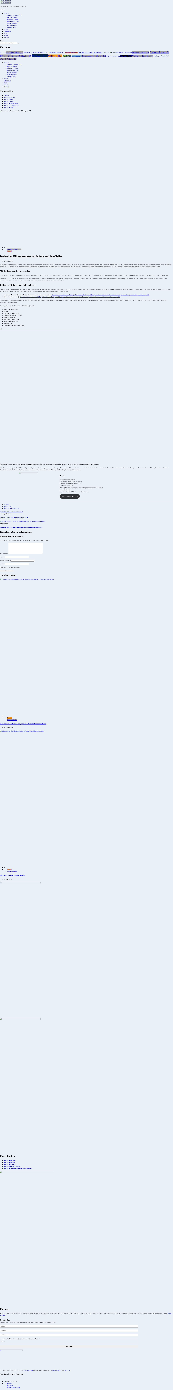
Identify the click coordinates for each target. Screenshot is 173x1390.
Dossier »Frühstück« (10, 1164)
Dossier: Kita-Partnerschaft (110, 52)
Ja (4, 1341)
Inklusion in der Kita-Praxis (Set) (12, 875)
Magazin (6, 13)
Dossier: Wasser (125, 52)
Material (6, 29)
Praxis (5, 33)
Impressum (10, 1385)
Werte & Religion (12, 25)
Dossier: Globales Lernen (89, 52)
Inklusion (6, 504)
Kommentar (4, 553)
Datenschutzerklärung (13, 1387)
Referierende (7, 31)
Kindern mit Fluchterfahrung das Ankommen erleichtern (21, 527)
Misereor (67, 1370)
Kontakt (9, 1383)
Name (2, 557)
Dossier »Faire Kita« (10, 1160)
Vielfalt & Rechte (12, 23)
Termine (6, 35)
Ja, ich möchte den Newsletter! (11, 567)
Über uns (6, 37)
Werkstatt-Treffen (161, 56)
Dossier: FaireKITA (42, 52)
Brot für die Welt (57, 1370)
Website (2, 564)
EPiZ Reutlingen (28, 1370)
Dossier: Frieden (58, 52)
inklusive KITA (8, 506)
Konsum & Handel (12, 19)
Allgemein (3, 52)
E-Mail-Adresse (5, 560)
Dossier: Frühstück (71, 52)
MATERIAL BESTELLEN (70, 496)
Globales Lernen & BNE (14, 15)
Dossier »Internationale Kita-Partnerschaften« (18, 1168)
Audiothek (29, 52)
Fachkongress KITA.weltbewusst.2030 (14, 518)
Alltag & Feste (11, 27)
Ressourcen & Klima (13, 21)
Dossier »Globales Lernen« (12, 1166)
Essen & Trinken (12, 17)
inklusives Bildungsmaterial (11, 508)
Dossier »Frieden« (9, 1162)
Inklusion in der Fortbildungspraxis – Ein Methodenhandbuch (23, 724)
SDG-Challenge (113, 56)
